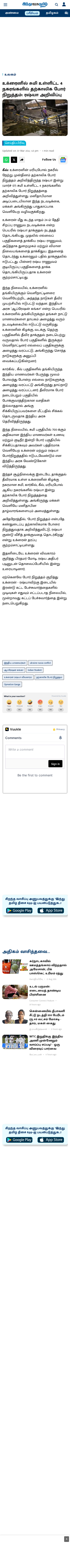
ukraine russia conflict (40, 663)
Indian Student (35, 670)
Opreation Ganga (12, 684)
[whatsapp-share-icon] (6, 162)
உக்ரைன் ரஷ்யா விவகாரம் (18, 677)
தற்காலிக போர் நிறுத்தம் (49, 677)
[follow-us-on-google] (63, 159)
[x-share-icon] (14, 162)
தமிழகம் (52, 13)
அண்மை (12, 13)
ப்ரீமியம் (32, 13)
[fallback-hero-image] (15, 966)
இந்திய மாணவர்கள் (14, 663)
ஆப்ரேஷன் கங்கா (13, 670)
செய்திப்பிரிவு (14, 143)
